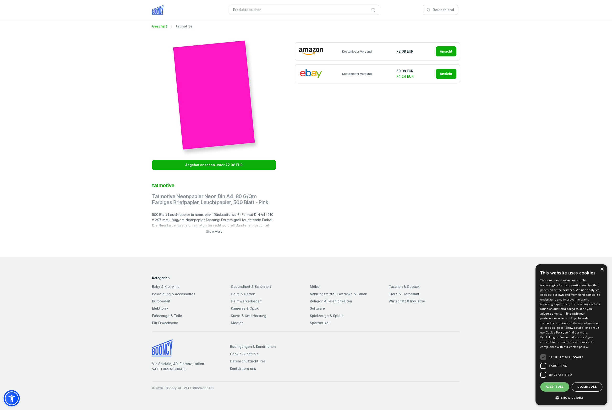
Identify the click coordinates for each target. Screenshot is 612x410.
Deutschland (443, 10)
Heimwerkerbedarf (246, 301)
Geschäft (159, 26)
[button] (12, 398)
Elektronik (160, 308)
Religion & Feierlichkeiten (331, 301)
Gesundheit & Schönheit (251, 286)
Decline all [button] (587, 387)
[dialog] (571, 334)
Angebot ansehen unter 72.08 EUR (214, 165)
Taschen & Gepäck (404, 286)
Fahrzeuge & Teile (167, 316)
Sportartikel (319, 323)
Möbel (315, 286)
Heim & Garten (243, 294)
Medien (237, 323)
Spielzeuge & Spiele (327, 316)
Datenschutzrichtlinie (247, 361)
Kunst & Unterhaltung (248, 316)
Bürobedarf (161, 301)
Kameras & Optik (245, 308)
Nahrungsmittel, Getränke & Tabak (338, 294)
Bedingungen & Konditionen (253, 346)
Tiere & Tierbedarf (404, 294)
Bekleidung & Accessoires (173, 294)
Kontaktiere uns (243, 368)
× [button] (602, 269)
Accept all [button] (555, 387)
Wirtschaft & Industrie (407, 301)
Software (317, 308)
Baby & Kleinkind (166, 286)
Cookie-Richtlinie (244, 354)
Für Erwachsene (165, 323)
